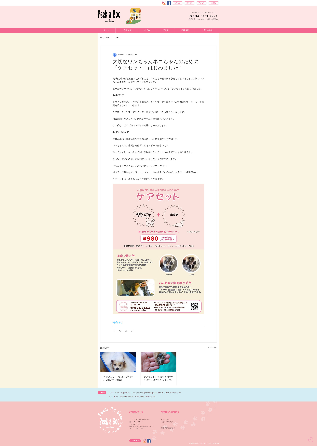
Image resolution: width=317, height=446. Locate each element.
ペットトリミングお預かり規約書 (121, 397)
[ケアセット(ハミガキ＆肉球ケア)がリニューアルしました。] (158, 362)
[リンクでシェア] (132, 331)
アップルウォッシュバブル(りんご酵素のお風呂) (118, 378)
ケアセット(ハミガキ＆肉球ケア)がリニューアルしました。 (158, 378)
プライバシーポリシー (173, 393)
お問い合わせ (158, 393)
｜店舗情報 (140, 393)
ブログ (133, 393)
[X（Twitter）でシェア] (120, 331)
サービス (118, 38)
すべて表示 (212, 347)
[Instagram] (164, 3)
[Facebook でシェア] (114, 331)
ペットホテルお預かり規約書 (145, 397)
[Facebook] (169, 3)
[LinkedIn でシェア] (126, 331)
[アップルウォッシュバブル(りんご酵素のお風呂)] (118, 362)
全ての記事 (105, 38)
